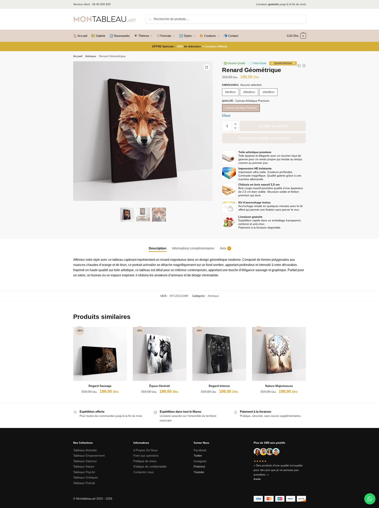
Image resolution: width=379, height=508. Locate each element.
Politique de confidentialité (150, 466)
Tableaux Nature (83, 466)
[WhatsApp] (369, 498)
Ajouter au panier (273, 126)
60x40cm (230, 92)
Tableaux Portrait (84, 483)
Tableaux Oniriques (85, 477)
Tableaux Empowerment (89, 455)
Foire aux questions (146, 455)
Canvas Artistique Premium (241, 107)
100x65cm (249, 92)
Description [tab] (157, 248)
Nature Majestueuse (279, 386)
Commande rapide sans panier (264, 138)
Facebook (200, 450)
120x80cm (268, 92)
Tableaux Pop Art (84, 472)
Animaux (90, 56)
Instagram (200, 461)
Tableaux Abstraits (85, 450)
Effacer (226, 115)
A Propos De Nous (145, 450)
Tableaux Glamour (85, 461)
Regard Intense (219, 386)
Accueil (77, 56)
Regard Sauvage (100, 386)
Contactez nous (143, 472)
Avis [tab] (223, 248)
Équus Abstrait (159, 386)
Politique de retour (145, 461)
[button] (207, 67)
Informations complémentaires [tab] (193, 248)
